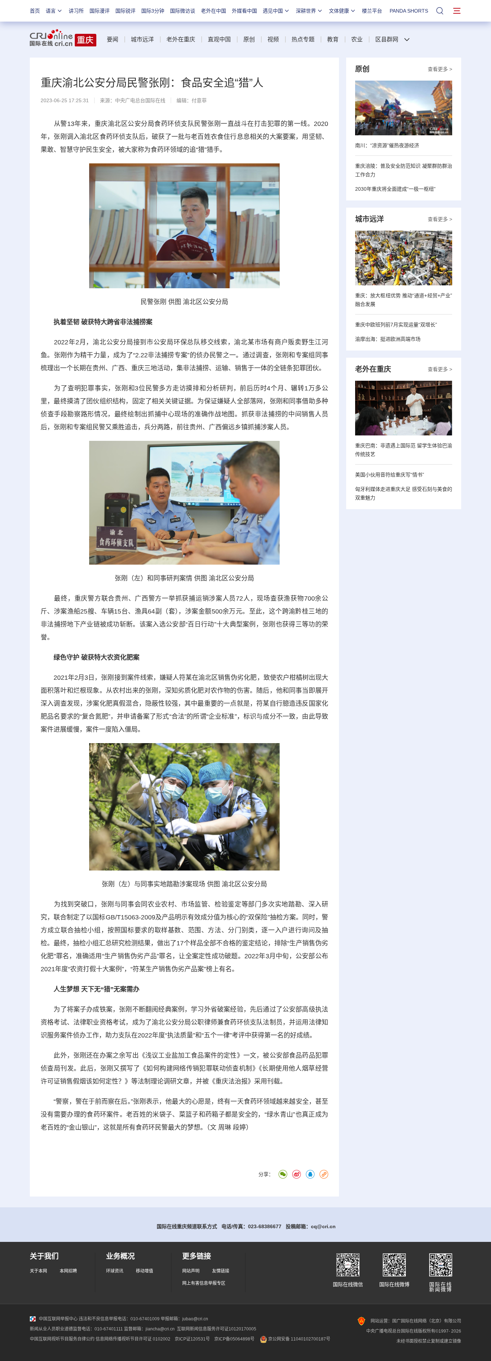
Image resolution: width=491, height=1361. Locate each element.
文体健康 (339, 11)
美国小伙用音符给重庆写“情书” (389, 475)
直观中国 (219, 39)
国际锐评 (125, 11)
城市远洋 (142, 39)
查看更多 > (440, 69)
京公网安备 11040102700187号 (298, 1339)
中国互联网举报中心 (58, 1318)
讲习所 (76, 11)
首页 (35, 11)
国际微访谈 (182, 11)
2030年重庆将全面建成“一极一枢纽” (395, 189)
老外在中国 (213, 11)
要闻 (112, 39)
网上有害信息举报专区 (203, 1283)
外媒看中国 (244, 11)
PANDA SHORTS (409, 11)
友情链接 (220, 1271)
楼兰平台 (372, 11)
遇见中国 (273, 11)
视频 (273, 39)
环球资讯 (114, 1271)
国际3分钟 (152, 11)
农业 (357, 39)
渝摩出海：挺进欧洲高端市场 (388, 339)
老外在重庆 (180, 39)
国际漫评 (100, 11)
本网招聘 (68, 1271)
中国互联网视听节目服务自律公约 (62, 1339)
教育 (333, 39)
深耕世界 (306, 11)
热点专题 (303, 39)
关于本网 (38, 1271)
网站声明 (190, 1271)
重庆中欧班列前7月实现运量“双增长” (396, 324)
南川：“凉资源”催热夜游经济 (387, 145)
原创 (249, 39)
